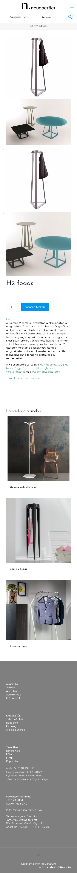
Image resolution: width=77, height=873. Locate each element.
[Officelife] (38, 6)
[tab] (38, 319)
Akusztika (12, 684)
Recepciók (12, 723)
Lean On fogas (18, 646)
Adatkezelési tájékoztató (55, 867)
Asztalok (11, 691)
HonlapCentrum (45, 864)
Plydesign (12, 726)
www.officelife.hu (16, 803)
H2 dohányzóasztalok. (46, 372)
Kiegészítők (13, 715)
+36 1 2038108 (14, 800)
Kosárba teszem (35, 307)
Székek (10, 687)
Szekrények (13, 694)
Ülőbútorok (13, 698)
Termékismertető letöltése (23, 378)
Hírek (9, 758)
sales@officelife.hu (18, 796)
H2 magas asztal (50, 364)
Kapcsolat (12, 761)
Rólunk (10, 754)
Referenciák (13, 751)
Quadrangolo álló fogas (24, 487)
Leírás (10, 319)
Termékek (12, 747)
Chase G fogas (18, 569)
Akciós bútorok (15, 730)
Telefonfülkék (14, 719)
